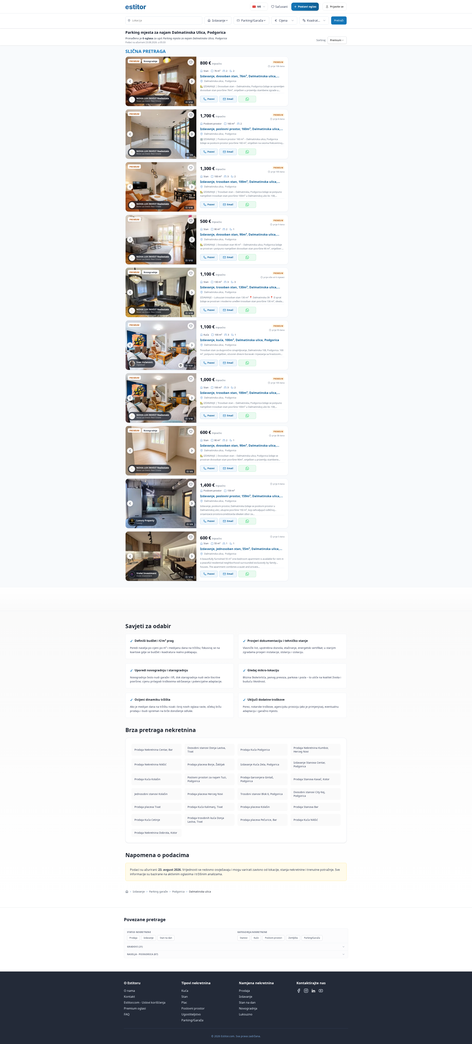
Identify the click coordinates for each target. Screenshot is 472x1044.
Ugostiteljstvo (191, 1014)
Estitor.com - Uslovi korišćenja (144, 1002)
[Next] (192, 81)
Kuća (184, 990)
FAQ (127, 1014)
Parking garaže (158, 891)
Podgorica (230, 81)
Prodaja (133, 938)
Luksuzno (245, 1014)
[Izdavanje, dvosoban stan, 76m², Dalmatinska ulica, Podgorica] (161, 81)
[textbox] (163, 20)
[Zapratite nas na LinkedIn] (313, 990)
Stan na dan (166, 938)
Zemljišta (293, 938)
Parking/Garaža (312, 938)
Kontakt (129, 996)
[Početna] (126, 891)
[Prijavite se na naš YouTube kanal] (321, 990)
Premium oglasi (135, 1008)
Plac (184, 1002)
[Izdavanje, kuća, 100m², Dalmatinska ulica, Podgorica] (161, 345)
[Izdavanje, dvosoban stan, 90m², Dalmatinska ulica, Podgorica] (161, 239)
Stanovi (243, 938)
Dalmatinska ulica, (214, 81)
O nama (129, 990)
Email (230, 99)
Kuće (256, 938)
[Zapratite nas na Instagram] (306, 990)
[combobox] (163, 20)
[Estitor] (135, 6)
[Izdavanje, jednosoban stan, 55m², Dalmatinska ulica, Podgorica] (161, 556)
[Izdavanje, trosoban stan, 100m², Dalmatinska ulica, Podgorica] (161, 187)
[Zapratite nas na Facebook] (298, 990)
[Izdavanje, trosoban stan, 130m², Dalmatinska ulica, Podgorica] (161, 292)
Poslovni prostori (273, 938)
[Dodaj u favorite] (191, 62)
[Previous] (130, 81)
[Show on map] (180, 365)
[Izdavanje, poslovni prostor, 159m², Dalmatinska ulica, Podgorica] (161, 503)
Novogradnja (248, 1008)
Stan (184, 996)
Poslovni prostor (193, 1008)
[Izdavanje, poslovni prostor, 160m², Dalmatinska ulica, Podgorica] (161, 134)
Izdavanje (139, 891)
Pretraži (339, 20)
